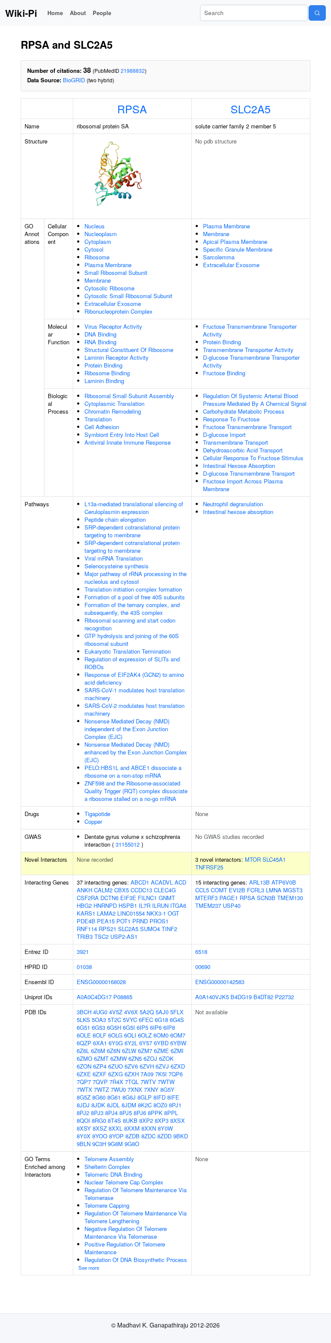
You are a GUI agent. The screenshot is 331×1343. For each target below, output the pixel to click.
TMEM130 (290, 898)
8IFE (173, 1097)
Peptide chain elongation (115, 519)
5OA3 (99, 1020)
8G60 (99, 1097)
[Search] (317, 13)
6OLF (99, 1035)
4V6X (131, 1012)
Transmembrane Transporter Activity (248, 350)
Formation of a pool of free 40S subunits (134, 597)
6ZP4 (99, 1066)
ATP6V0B (284, 882)
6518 (201, 951)
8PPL (171, 1113)
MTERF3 (206, 898)
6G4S (177, 1020)
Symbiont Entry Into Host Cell (121, 434)
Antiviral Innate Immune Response (127, 442)
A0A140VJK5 (212, 997)
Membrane (97, 280)
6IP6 (156, 1027)
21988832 (133, 70)
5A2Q (147, 1012)
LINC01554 (131, 913)
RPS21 (107, 929)
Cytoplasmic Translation (114, 403)
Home (55, 13)
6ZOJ (150, 1058)
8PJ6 (140, 1113)
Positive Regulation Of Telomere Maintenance (124, 1248)
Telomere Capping (106, 1205)
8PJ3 (97, 1113)
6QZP (84, 1043)
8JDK (98, 1105)
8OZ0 (160, 1105)
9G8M (115, 1144)
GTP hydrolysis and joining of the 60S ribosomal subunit (131, 640)
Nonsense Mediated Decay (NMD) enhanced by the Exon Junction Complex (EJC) (135, 752)
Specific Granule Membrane (237, 249)
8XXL (115, 1128)
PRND (140, 921)
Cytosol (93, 249)
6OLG (115, 1035)
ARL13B (259, 882)
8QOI (83, 1120)
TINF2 (169, 929)
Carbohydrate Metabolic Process (243, 411)
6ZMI (177, 1051)
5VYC (130, 1020)
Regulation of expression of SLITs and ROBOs (132, 663)
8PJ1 (175, 1105)
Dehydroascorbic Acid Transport (243, 450)
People (102, 13)
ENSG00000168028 (101, 982)
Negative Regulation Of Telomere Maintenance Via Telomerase (125, 1232)
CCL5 (202, 890)
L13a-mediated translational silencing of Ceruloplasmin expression (133, 508)
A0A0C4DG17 (94, 997)
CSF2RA (88, 898)
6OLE (84, 1035)
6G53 (98, 1027)
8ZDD (164, 1136)
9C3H (99, 1144)
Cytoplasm (97, 241)
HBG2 (84, 905)
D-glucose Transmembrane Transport (249, 473)
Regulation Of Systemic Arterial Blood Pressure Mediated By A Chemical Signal (254, 400)
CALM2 (103, 890)
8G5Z (84, 1097)
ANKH (84, 890)
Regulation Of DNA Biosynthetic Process (135, 1260)
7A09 (147, 1074)
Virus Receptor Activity (113, 326)
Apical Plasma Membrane (235, 241)
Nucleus (94, 226)
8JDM (129, 1105)
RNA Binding (100, 342)
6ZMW (118, 1058)
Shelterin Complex (107, 1166)
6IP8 (169, 1027)
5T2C (114, 1020)
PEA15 (106, 921)
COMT (219, 890)
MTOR (253, 859)
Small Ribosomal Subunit (115, 272)
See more (88, 1267)
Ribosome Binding (107, 373)
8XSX (177, 1120)
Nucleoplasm (100, 234)
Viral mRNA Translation (113, 558)
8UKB (130, 1120)
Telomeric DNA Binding (113, 1174)
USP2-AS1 (123, 936)
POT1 (123, 921)
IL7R (144, 905)
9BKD (180, 1136)
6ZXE (84, 1074)
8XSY (84, 1128)
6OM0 (161, 1035)
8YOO (99, 1136)
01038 (84, 967)
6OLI (130, 1035)
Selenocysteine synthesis (116, 566)
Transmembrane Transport (235, 442)
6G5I (129, 1027)
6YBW (178, 1043)
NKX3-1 (156, 913)
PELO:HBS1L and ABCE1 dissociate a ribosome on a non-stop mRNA (132, 771)
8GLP (144, 1097)
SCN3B (266, 898)
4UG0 (100, 1012)
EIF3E (128, 898)
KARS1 (86, 913)
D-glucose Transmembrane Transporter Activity (251, 361)
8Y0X (84, 1136)
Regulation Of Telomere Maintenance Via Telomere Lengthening (135, 1217)
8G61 (114, 1097)
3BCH (84, 1012)
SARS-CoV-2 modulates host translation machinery (134, 709)
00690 (202, 967)
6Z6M (98, 1051)
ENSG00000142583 (219, 982)
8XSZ (100, 1128)
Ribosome (96, 257)
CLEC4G (165, 890)
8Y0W (165, 1128)
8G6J (129, 1097)
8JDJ (83, 1105)
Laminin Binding (104, 381)
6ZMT (101, 1058)
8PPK (155, 1113)
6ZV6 (131, 1066)
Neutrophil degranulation (233, 504)
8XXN (148, 1128)
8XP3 (162, 1120)
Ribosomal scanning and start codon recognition (129, 624)
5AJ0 (162, 1012)
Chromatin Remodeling (112, 411)
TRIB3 (85, 936)
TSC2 (101, 936)
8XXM (132, 1128)
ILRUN (160, 905)
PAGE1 (228, 898)
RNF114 (87, 929)
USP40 (231, 905)
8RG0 (99, 1120)
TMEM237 (208, 905)
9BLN (84, 1144)
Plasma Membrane (107, 265)
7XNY (151, 1089)
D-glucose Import (224, 434)
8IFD (159, 1097)
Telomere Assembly (109, 1159)
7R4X (116, 1082)
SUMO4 (150, 929)
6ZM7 (145, 1051)
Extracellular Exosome (112, 303)
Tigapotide (97, 814)
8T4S (114, 1120)
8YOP (116, 1136)
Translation (98, 419)
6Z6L (83, 1051)
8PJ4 (111, 1113)
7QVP (100, 1082)
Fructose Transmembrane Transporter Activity (250, 330)
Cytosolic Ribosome (109, 288)
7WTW (166, 1082)
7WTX (84, 1089)
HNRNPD (105, 905)
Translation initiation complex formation (133, 589)
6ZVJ (162, 1066)
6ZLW (129, 1051)
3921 (83, 951)
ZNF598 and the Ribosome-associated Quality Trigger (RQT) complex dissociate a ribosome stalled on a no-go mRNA (135, 791)
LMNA (273, 890)
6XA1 (100, 1043)
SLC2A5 (251, 108)
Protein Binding (103, 365)
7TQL (132, 1082)
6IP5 (142, 1027)
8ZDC (148, 1136)
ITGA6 (178, 905)
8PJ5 (125, 1113)
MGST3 (293, 890)
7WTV (148, 1082)
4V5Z (115, 1012)
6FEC (146, 1020)
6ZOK (166, 1058)
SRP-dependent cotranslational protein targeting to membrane (132, 531)
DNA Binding (100, 334)
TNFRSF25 (209, 867)
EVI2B (237, 890)
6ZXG (115, 1074)
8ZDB (132, 1136)
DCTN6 (109, 898)
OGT (173, 913)
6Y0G (116, 1043)
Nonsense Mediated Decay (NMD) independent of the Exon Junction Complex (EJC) (126, 729)
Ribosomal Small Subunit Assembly (129, 396)
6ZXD (178, 1066)
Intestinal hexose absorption (238, 512)
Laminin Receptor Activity (116, 357)
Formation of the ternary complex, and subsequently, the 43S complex (132, 609)
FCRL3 (255, 890)
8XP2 (146, 1120)
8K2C (145, 1105)
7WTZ (101, 1089)
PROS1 (159, 921)
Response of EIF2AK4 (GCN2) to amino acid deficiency (134, 678)
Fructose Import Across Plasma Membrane (243, 485)
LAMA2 (106, 913)
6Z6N (113, 1051)
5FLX (177, 1012)
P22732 (284, 997)
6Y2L (131, 1043)
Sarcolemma (218, 257)
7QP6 (176, 1074)
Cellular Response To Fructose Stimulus (253, 458)
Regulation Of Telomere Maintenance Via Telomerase (135, 1194)
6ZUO (115, 1066)
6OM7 (177, 1035)
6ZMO (84, 1058)
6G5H (114, 1027)
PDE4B (86, 921)
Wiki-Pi (21, 13)
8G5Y (167, 1089)
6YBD (161, 1043)
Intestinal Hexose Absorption (239, 465)
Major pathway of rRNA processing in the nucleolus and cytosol (135, 578)
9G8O (132, 1144)
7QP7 (84, 1082)
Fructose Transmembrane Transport (247, 427)
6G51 (83, 1027)
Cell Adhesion (101, 427)
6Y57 (145, 1043)
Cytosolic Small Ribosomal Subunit (128, 296)
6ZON (84, 1066)
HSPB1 (128, 905)
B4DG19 (241, 997)
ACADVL (162, 882)
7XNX (135, 1089)
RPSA (132, 108)
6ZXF (99, 1074)
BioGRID (74, 80)
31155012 (128, 844)
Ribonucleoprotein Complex (118, 311)
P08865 (122, 997)
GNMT (167, 898)
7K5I (161, 1074)
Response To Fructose (231, 419)
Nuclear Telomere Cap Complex (123, 1182)
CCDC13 (141, 890)
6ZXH (132, 1074)
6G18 (161, 1020)
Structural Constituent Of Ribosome (128, 350)
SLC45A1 (274, 859)
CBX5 (121, 890)
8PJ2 (83, 1113)
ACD (180, 882)
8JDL (113, 1105)
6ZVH (147, 1066)
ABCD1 (140, 882)
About (78, 13)
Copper (93, 821)
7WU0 (118, 1089)
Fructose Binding (224, 373)
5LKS (83, 1020)
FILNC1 (147, 898)
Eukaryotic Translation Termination (127, 651)
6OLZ (145, 1035)
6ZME (161, 1051)
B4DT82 (263, 997)
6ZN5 (135, 1058)
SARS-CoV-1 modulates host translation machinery (134, 694)
